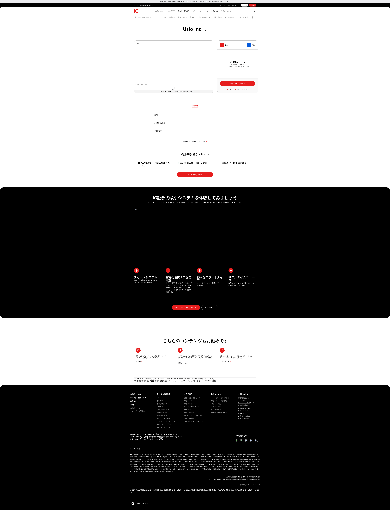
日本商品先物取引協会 (225, 490)
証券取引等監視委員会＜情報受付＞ (204, 490)
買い (253, 44)
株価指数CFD (182, 17)
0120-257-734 (243, 410)
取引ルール (188, 401)
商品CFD (192, 17)
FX (165, 17)
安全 (238, 89)
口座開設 (252, 5)
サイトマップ (141, 434)
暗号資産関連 (229, 17)
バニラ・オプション (164, 427)
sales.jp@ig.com (244, 405)
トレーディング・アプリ (220, 398)
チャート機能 (216, 407)
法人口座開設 (189, 418)
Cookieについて (136, 437)
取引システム (197, 11)
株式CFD (172, 17)
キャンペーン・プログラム (194, 421)
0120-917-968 (243, 418)
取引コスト (188, 404)
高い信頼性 (245, 89)
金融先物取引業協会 (155, 490)
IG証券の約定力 (217, 410)
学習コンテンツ (226, 11)
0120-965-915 (243, 403)
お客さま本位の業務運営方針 (154, 437)
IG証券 (132, 434)
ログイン (244, 5)
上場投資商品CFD (163, 410)
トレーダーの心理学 (137, 411)
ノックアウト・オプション (167, 421)
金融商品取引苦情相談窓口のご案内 (177, 490)
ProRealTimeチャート (219, 412)
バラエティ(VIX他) (242, 17)
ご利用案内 (171, 11)
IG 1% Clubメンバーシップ (193, 415)
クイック (231, 89)
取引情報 (195, 106)
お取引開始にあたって (192, 398)
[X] (246, 440)
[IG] (136, 11)
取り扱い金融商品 (184, 11)
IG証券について (160, 11)
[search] (254, 11)
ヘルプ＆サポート (149, 439)
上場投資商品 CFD (204, 17)
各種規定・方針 (153, 434)
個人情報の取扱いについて (170, 434)
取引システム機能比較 (219, 401)
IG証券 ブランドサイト (138, 408)
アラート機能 (216, 404)
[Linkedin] (256, 440)
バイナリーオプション (165, 424)
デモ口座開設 (189, 412)
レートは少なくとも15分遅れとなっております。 (237, 66)
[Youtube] (251, 440)
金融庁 (132, 490)
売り (226, 44)
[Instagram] (241, 440)
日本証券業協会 (141, 490)
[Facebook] (237, 440)
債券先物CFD (217, 17)
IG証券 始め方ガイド (191, 407)
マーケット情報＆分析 (211, 11)
